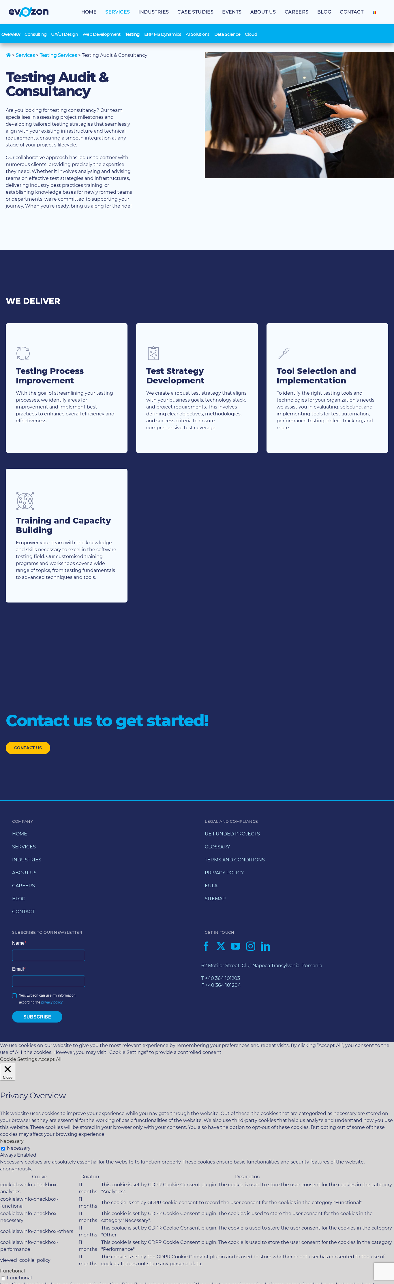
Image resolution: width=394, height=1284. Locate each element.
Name (18, 943)
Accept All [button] (49, 1059)
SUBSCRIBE (37, 1016)
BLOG (18, 898)
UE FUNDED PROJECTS (232, 834)
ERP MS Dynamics (162, 34)
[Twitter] (221, 946)
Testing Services (58, 55)
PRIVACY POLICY (224, 873)
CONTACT (23, 911)
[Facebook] (206, 946)
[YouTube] (235, 946)
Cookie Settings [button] (18, 1059)
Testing (132, 34)
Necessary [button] (12, 1141)
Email (18, 969)
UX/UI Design (64, 34)
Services (25, 55)
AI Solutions (198, 34)
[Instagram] (250, 946)
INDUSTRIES (26, 860)
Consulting (35, 34)
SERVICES (24, 847)
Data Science (227, 34)
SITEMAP (215, 898)
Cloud (251, 34)
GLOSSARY (217, 847)
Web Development (101, 34)
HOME (19, 834)
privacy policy (52, 1002)
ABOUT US (24, 873)
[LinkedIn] (265, 946)
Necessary (19, 1148)
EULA (211, 885)
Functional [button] (12, 1271)
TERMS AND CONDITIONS (235, 860)
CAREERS (23, 885)
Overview (10, 34)
